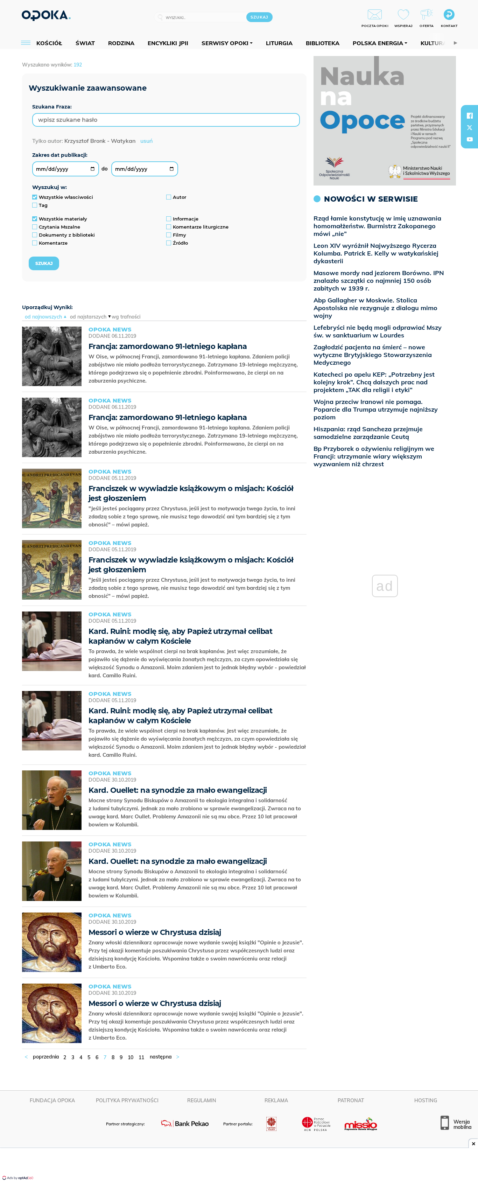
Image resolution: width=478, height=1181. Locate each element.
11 (141, 1057)
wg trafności (126, 317)
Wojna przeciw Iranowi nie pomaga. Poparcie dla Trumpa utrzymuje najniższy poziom (376, 409)
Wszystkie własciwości (66, 197)
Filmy (179, 235)
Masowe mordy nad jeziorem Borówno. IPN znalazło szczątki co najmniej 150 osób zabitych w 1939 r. (379, 280)
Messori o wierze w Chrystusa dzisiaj (155, 932)
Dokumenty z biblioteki (67, 235)
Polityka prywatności (127, 1100)
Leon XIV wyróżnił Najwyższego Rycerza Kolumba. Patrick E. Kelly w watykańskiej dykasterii (376, 253)
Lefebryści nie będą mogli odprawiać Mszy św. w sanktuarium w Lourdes (378, 331)
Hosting (425, 1100)
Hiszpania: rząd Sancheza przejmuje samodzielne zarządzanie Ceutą (368, 433)
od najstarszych (88, 317)
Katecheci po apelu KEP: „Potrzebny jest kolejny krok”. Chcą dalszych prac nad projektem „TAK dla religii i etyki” (374, 382)
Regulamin (201, 1100)
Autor (179, 197)
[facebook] (469, 115)
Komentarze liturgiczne (201, 227)
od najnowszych (43, 317)
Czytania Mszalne (59, 227)
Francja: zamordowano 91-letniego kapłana (168, 346)
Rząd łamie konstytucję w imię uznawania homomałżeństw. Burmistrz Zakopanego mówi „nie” (377, 226)
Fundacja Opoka (52, 1100)
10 (130, 1057)
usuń (146, 140)
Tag (43, 205)
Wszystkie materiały (63, 219)
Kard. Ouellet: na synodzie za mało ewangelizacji (178, 790)
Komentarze (53, 243)
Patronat (351, 1100)
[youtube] (469, 139)
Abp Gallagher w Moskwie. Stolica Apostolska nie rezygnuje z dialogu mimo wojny (375, 308)
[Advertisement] (239, 1165)
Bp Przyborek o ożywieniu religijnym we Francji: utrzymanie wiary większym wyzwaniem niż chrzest (374, 456)
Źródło (180, 243)
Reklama (276, 1100)
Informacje (185, 219)
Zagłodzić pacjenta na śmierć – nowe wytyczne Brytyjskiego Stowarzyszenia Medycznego (373, 354)
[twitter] (469, 127)
